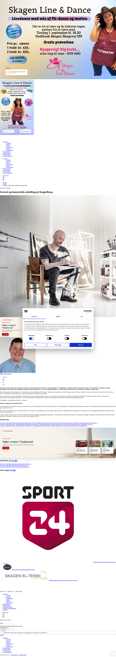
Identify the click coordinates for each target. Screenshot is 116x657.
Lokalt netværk (7, 153)
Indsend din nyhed (7, 607)
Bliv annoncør (6, 605)
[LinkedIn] (3, 379)
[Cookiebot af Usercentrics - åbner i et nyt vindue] (85, 311)
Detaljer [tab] (58, 316)
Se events (5, 334)
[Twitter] (3, 384)
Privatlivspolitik (22, 655)
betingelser (29, 632)
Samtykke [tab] (34, 316)
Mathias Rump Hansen (5, 374)
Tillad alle (80, 345)
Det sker (8, 144)
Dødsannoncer (6, 604)
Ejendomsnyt (9, 147)
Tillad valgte (58, 345)
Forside (5, 182)
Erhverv (8, 149)
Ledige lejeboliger (7, 156)
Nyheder (5, 141)
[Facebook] (3, 382)
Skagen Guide (6, 151)
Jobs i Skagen (6, 154)
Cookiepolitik (14, 655)
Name (1, 623)
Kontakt (5, 610)
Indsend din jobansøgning (9, 608)
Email (4, 627)
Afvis (35, 345)
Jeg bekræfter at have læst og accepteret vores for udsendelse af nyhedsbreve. (25, 632)
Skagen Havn (9, 150)
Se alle (14, 461)
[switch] (49, 338)
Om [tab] (82, 316)
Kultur (8, 146)
